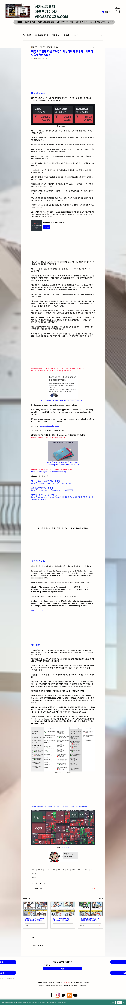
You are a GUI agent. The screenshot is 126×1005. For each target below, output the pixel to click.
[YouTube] (75, 995)
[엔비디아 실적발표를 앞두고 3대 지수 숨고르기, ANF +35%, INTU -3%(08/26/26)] (90, 909)
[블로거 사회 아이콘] (69, 995)
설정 (113, 1002)
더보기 (76, 35)
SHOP (53, 870)
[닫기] (124, 1002)
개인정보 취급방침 (61, 1002)
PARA (33, 870)
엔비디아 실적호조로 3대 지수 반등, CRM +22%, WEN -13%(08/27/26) (63, 919)
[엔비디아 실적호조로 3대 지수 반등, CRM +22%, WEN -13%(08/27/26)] (63, 909)
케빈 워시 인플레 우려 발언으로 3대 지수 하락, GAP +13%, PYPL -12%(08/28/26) (34, 919)
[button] (117, 10)
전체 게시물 (27, 35)
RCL (68, 870)
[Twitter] (63, 995)
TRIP (59, 870)
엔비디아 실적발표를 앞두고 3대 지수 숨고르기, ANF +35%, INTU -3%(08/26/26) (90, 919)
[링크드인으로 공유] (40, 883)
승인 (119, 1002)
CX (92, 870)
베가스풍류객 (45, 6)
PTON (40, 870)
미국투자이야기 (47, 11)
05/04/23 (80, 870)
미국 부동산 (66, 35)
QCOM (47, 870)
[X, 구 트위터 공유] (36, 883)
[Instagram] (57, 995)
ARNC (86, 870)
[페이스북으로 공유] (32, 883)
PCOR (34, 873)
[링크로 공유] (45, 883)
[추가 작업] (94, 47)
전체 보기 (101, 898)
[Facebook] (51, 995)
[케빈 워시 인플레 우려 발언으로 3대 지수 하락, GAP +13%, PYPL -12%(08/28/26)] (35, 909)
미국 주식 (55, 35)
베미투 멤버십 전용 (42, 35)
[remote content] (63, 76)
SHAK (73, 870)
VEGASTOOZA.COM (51, 17)
